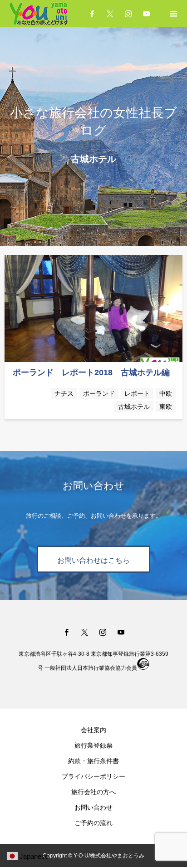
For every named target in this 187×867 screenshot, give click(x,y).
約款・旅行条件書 (93, 761)
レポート (137, 393)
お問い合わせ (93, 807)
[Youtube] (146, 13)
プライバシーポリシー (93, 776)
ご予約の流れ (93, 822)
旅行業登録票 (93, 745)
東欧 (165, 406)
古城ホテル (134, 406)
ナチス (64, 393)
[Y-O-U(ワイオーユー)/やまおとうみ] (57, 13)
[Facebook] (66, 632)
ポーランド (99, 393)
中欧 (165, 393)
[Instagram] (128, 13)
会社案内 (93, 730)
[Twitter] (109, 13)
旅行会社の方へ (93, 792)
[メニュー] (173, 13)
